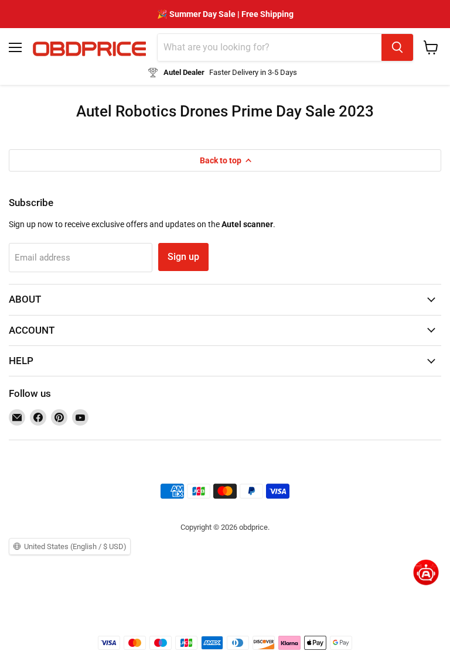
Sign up (183, 256)
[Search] (397, 47)
